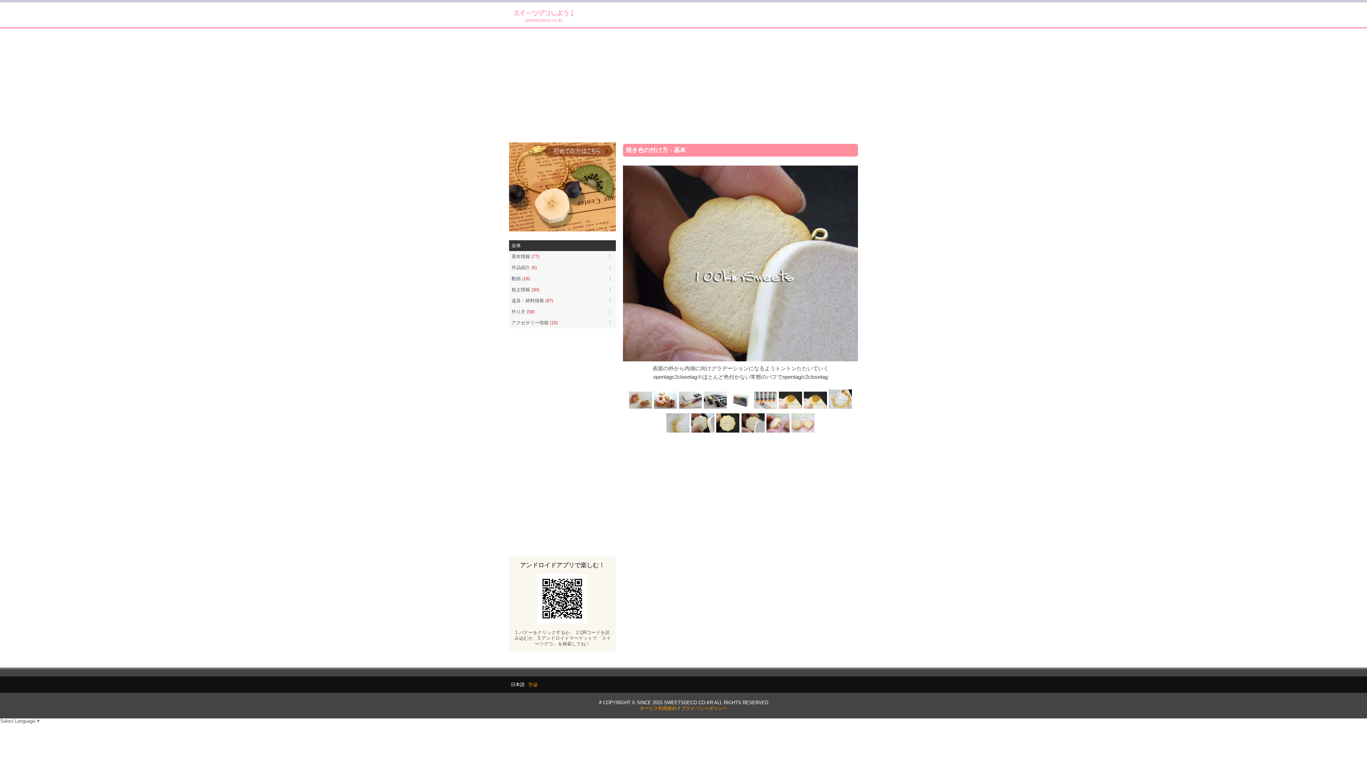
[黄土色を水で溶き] (790, 407)
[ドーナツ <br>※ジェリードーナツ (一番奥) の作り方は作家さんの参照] (665, 407)
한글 (533, 684)
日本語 (518, 684)
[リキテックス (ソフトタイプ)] (765, 407)
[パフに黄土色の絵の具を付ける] (815, 407)
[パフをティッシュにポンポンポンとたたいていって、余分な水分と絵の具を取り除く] (840, 407)
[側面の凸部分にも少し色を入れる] (777, 432)
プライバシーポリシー (704, 708)
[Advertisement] (683, 85)
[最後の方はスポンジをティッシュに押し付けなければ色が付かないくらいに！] (678, 432)
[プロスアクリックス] (740, 407)
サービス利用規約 (658, 708)
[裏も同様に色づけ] (728, 432)
